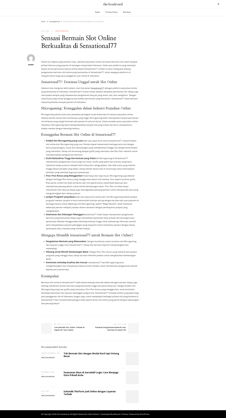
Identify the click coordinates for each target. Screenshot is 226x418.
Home (97, 12)
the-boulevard (113, 4)
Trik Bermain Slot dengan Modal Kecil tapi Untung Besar (91, 355)
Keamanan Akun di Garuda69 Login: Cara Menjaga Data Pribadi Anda (91, 374)
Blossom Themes (120, 414)
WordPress (144, 414)
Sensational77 (97, 88)
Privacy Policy (112, 12)
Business (127, 12)
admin (31, 65)
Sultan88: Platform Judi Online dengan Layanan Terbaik (90, 393)
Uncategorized (61, 31)
